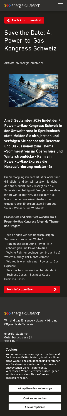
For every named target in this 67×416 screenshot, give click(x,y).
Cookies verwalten (34, 398)
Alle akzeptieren (35, 407)
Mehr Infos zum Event (20, 289)
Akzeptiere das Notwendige (35, 388)
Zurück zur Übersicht (26, 20)
